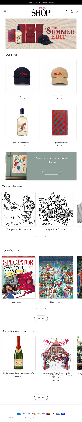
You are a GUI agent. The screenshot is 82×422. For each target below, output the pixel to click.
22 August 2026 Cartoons (55, 229)
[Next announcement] (78, 2)
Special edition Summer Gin (22, 143)
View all (41, 318)
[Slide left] (36, 236)
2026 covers (17, 301)
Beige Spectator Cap (59, 96)
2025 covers (55, 301)
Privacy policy (37, 417)
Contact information (48, 417)
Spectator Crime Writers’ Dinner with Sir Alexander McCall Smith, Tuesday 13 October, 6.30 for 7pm (56, 375)
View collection (51, 172)
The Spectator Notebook (60, 143)
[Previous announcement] (4, 2)
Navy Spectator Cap (22, 96)
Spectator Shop (16, 418)
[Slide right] (45, 236)
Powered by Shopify (26, 418)
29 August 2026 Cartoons (17, 229)
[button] (4, 11)
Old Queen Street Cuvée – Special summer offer (18, 373)
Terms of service (70, 417)
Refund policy (60, 417)
